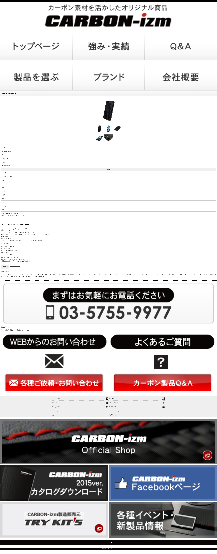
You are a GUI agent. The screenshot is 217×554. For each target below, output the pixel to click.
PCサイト (115, 543)
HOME (101, 543)
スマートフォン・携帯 (15, 266)
